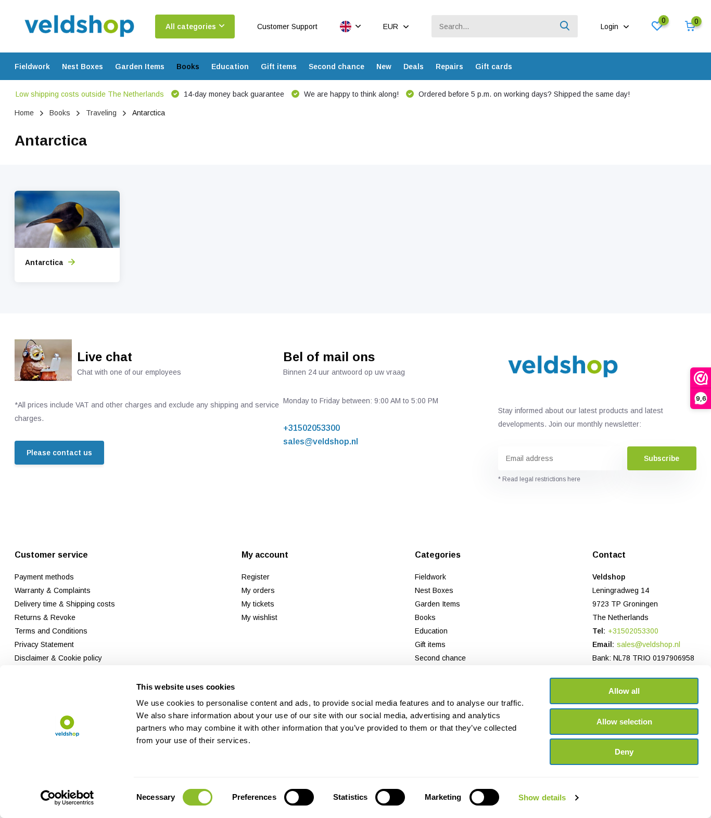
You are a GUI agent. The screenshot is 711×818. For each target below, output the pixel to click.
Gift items (279, 66)
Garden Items (139, 66)
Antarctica (44, 262)
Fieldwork (32, 66)
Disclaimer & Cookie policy (58, 658)
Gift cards (493, 66)
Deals (413, 66)
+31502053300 (311, 428)
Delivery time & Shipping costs (65, 604)
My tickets (258, 604)
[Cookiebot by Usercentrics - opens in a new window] (67, 798)
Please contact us (59, 452)
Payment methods (44, 577)
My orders (258, 590)
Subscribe (661, 458)
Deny (624, 751)
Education (230, 66)
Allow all (624, 691)
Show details (542, 797)
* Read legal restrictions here (539, 479)
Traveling (101, 113)
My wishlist (259, 617)
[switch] (299, 797)
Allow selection (624, 721)
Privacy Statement (44, 644)
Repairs (449, 66)
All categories (191, 26)
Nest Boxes (82, 66)
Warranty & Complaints (53, 590)
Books (187, 66)
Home (24, 113)
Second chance (336, 66)
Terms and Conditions (51, 631)
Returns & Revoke (45, 617)
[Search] (565, 26)
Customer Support (287, 26)
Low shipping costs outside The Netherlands (90, 94)
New (383, 66)
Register (256, 577)
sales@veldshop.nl (320, 441)
